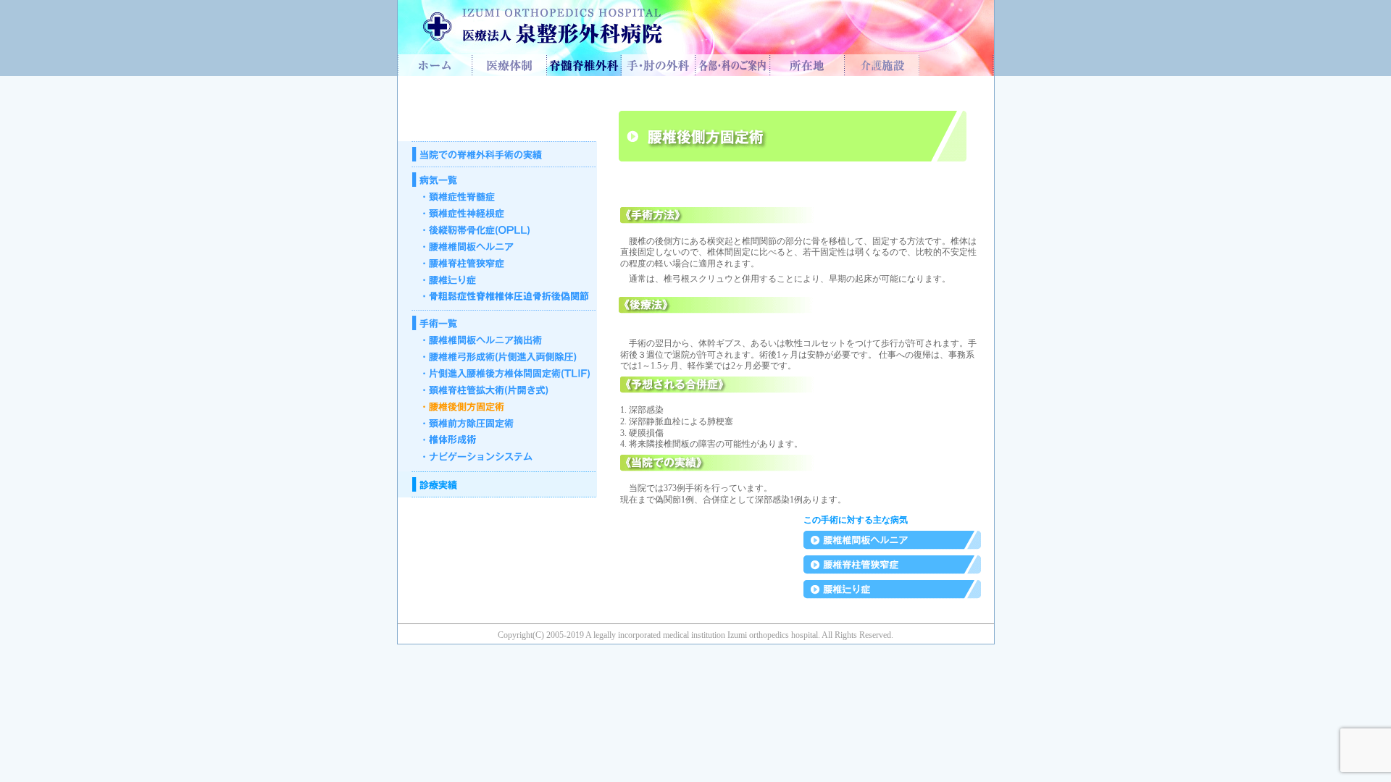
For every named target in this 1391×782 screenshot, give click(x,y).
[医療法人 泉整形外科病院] (435, 72)
